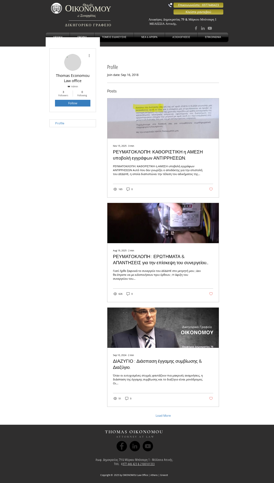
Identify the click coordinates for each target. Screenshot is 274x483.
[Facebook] (196, 28)
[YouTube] (209, 28)
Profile (59, 123)
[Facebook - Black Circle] (121, 446)
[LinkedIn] (202, 28)
